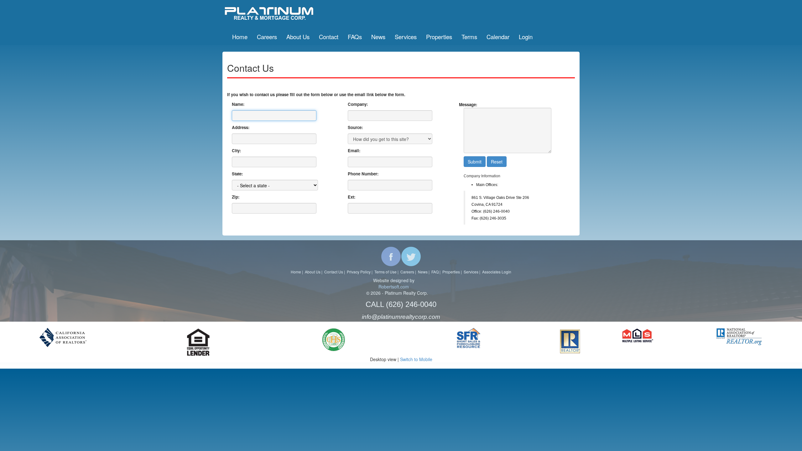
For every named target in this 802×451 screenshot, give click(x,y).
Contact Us (333, 272)
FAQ (435, 272)
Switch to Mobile (416, 359)
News (423, 272)
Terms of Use (385, 272)
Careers (407, 272)
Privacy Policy (359, 272)
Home (296, 272)
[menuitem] (239, 36)
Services (471, 272)
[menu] (382, 36)
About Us (312, 272)
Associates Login (496, 272)
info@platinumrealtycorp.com (401, 317)
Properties (451, 272)
